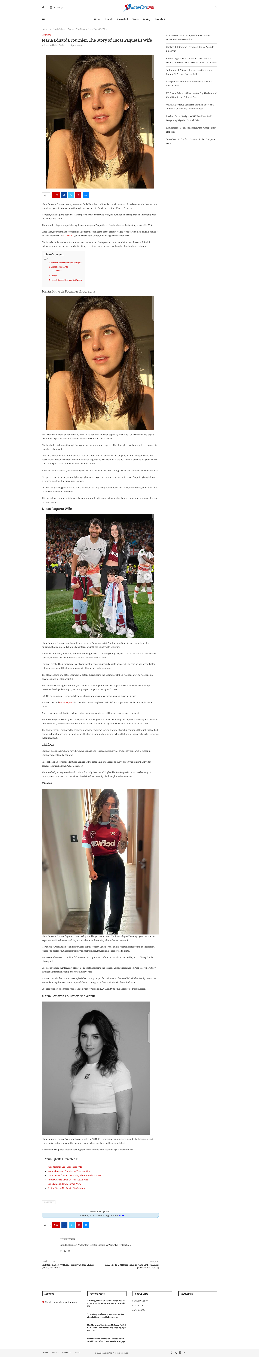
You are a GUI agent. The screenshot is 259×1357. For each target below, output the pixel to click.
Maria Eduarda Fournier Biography (66, 263)
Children (58, 270)
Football (109, 19)
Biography (49, 1202)
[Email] (58, 7)
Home (97, 19)
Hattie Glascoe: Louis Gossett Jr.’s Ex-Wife (68, 1180)
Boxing (146, 19)
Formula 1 (160, 19)
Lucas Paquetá (66, 702)
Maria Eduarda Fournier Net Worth (66, 280)
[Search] (215, 7)
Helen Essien (67, 1239)
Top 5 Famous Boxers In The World (64, 1184)
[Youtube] (55, 7)
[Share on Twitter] (71, 195)
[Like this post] (57, 195)
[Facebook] (43, 7)
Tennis (135, 19)
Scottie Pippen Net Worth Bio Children (66, 1188)
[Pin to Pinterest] (78, 195)
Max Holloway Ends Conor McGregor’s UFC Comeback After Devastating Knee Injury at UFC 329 (106, 1328)
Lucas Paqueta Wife (59, 267)
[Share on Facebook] (64, 195)
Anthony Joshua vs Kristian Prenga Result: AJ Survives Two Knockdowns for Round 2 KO (106, 1303)
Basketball (122, 19)
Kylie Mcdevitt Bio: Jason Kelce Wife (65, 1167)
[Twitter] (47, 7)
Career (54, 276)
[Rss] (62, 7)
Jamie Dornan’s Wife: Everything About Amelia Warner (74, 1175)
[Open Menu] (43, 19)
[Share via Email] (86, 195)
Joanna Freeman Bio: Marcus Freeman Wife (69, 1171)
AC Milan (67, 235)
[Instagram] (51, 7)
